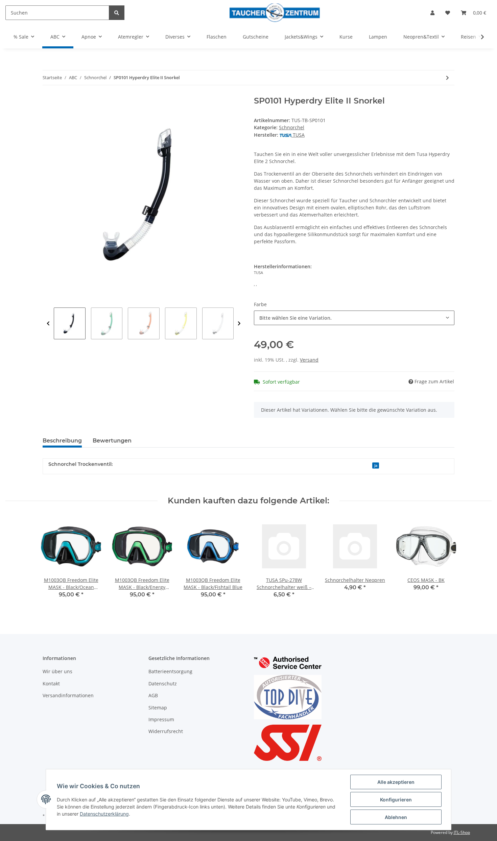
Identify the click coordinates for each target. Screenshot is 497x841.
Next (239, 323)
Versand (309, 360)
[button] (432, 12)
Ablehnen (396, 817)
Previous (48, 323)
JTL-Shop (462, 832)
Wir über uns (57, 671)
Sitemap (157, 707)
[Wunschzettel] (447, 12)
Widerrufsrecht (165, 731)
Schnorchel (291, 127)
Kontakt (51, 683)
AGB (153, 695)
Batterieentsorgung (170, 671)
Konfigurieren (396, 799)
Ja (375, 465)
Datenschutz (162, 683)
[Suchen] (116, 12)
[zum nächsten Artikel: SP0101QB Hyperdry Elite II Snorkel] (447, 77)
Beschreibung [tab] (62, 440)
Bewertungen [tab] (112, 440)
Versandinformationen (68, 695)
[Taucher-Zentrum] (275, 12)
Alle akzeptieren (396, 782)
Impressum (161, 719)
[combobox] (354, 318)
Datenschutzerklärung (104, 814)
